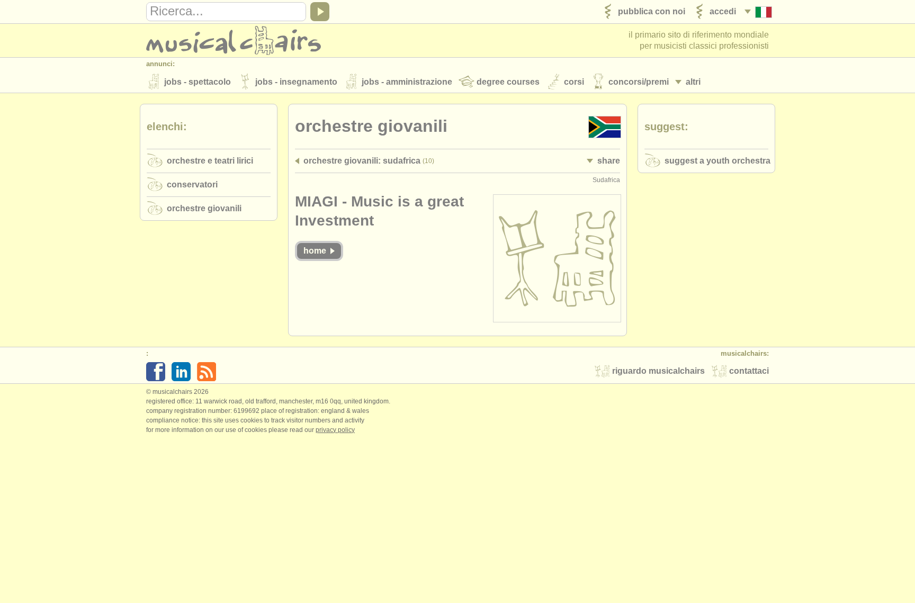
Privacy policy (335, 430)
